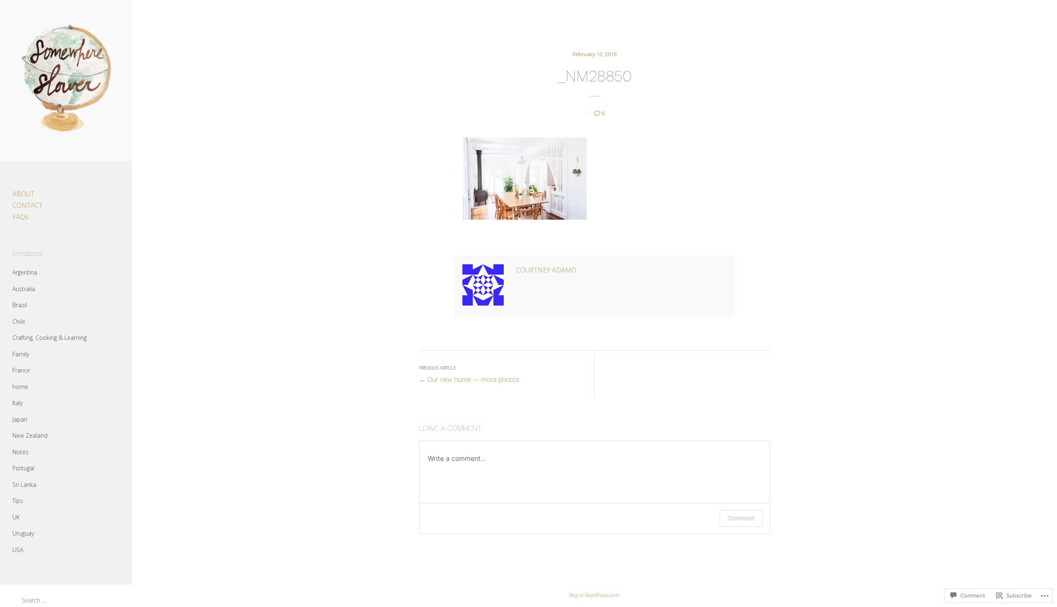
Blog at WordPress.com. (594, 595)
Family (20, 354)
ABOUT (23, 193)
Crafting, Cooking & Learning (49, 337)
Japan (19, 419)
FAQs (20, 216)
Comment (741, 518)
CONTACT (27, 205)
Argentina (24, 272)
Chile (18, 321)
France (21, 370)
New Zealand (29, 435)
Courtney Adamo (546, 270)
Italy (17, 403)
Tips (17, 501)
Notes (20, 452)
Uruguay (23, 533)
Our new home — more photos (469, 374)
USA (17, 550)
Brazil (19, 305)
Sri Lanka (24, 484)
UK (16, 517)
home (20, 387)
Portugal (23, 468)
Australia (23, 289)
